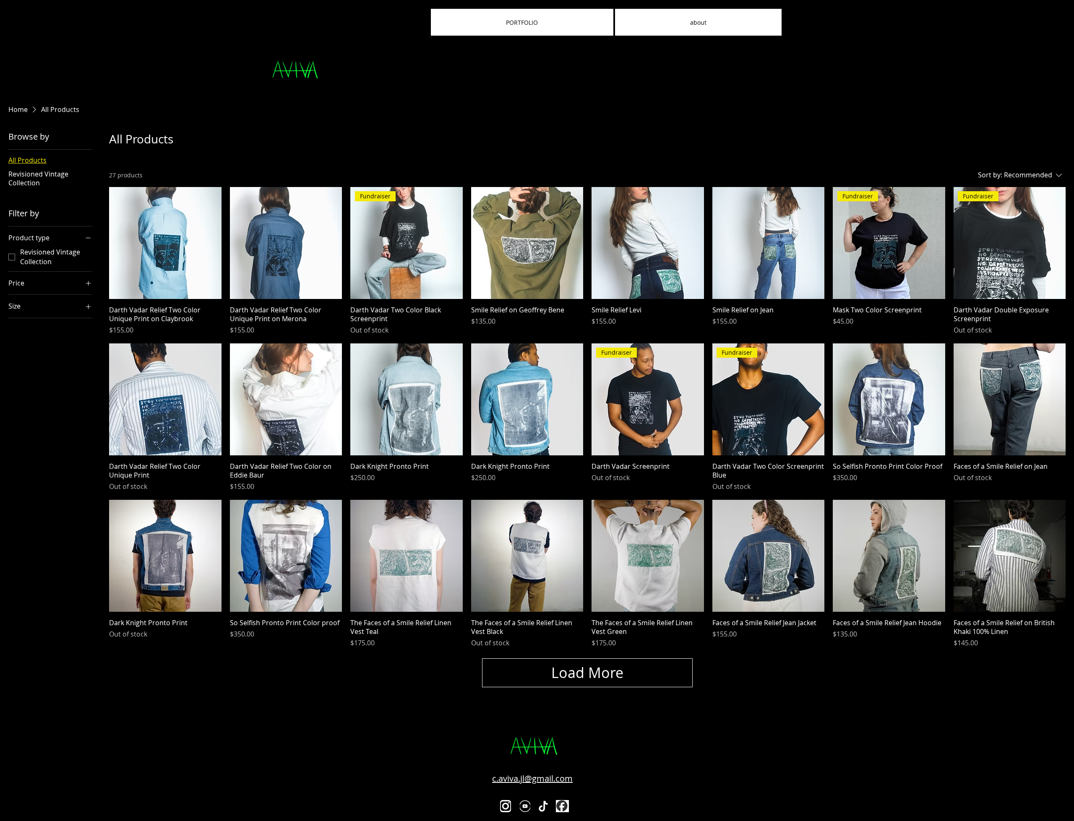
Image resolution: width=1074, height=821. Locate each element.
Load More (587, 672)
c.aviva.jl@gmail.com (532, 778)
